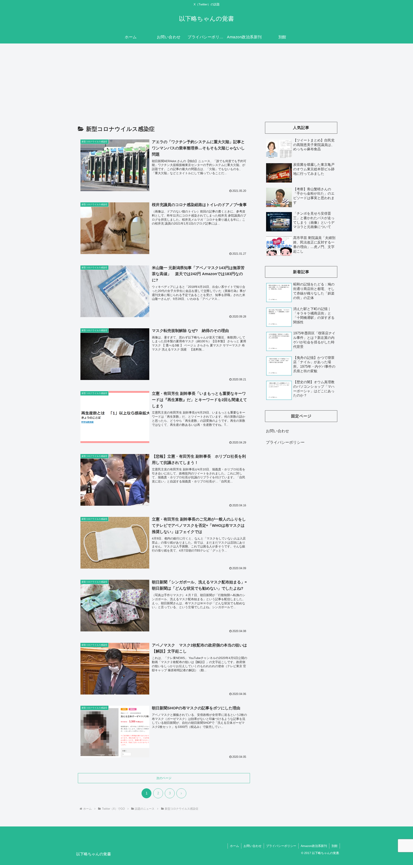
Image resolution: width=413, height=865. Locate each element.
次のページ (163, 778)
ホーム (234, 846)
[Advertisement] (206, 79)
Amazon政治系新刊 (314, 846)
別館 (334, 846)
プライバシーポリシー (285, 442)
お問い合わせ (277, 431)
